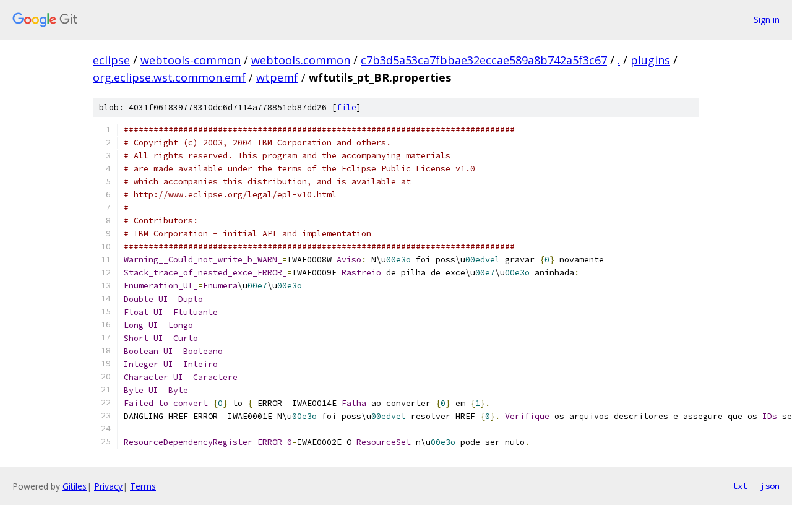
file (346, 107)
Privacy (108, 486)
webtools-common (190, 60)
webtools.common (300, 60)
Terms (143, 486)
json (770, 485)
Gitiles (74, 486)
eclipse (111, 60)
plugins (650, 60)
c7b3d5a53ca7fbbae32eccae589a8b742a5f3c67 (484, 60)
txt (740, 485)
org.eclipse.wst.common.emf (169, 77)
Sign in (767, 19)
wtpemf (277, 77)
